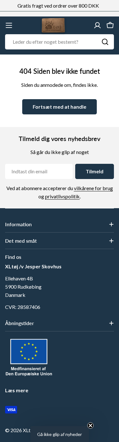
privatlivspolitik (62, 196)
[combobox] (59, 41)
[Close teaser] (90, 425)
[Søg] (105, 42)
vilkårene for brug (93, 188)
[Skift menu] (9, 25)
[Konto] (97, 25)
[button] (59, 434)
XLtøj (29, 430)
